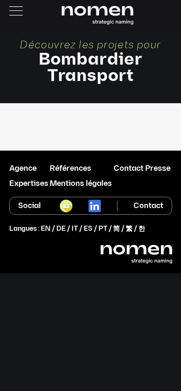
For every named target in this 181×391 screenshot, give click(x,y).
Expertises (28, 184)
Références (70, 168)
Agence (23, 168)
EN (46, 229)
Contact (148, 205)
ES (88, 229)
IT (75, 229)
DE (61, 229)
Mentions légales (81, 184)
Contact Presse (142, 168)
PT (102, 229)
